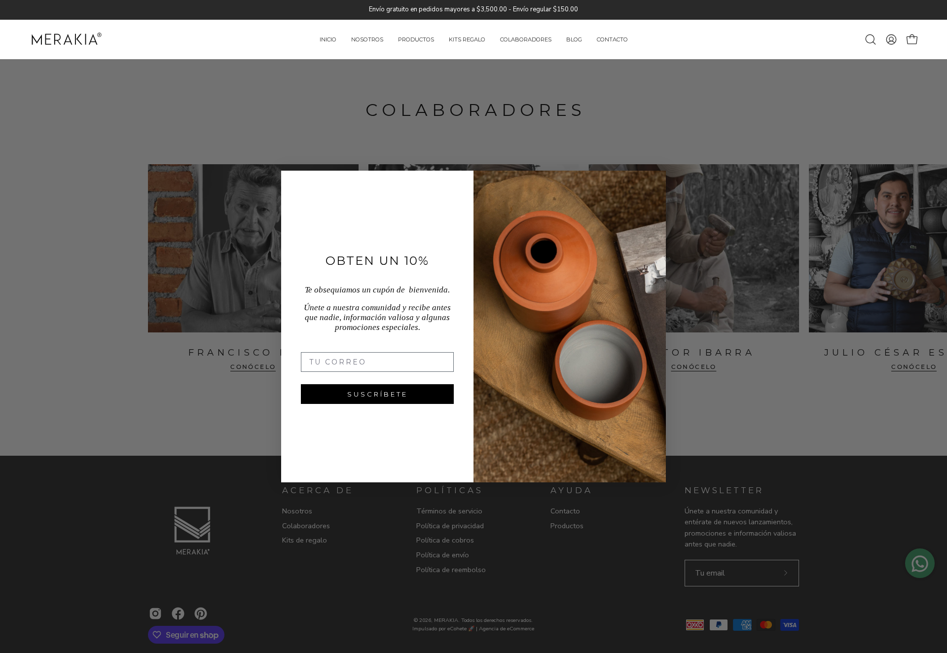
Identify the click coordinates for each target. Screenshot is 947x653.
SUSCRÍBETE (377, 394)
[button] (467, 39)
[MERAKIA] (67, 40)
